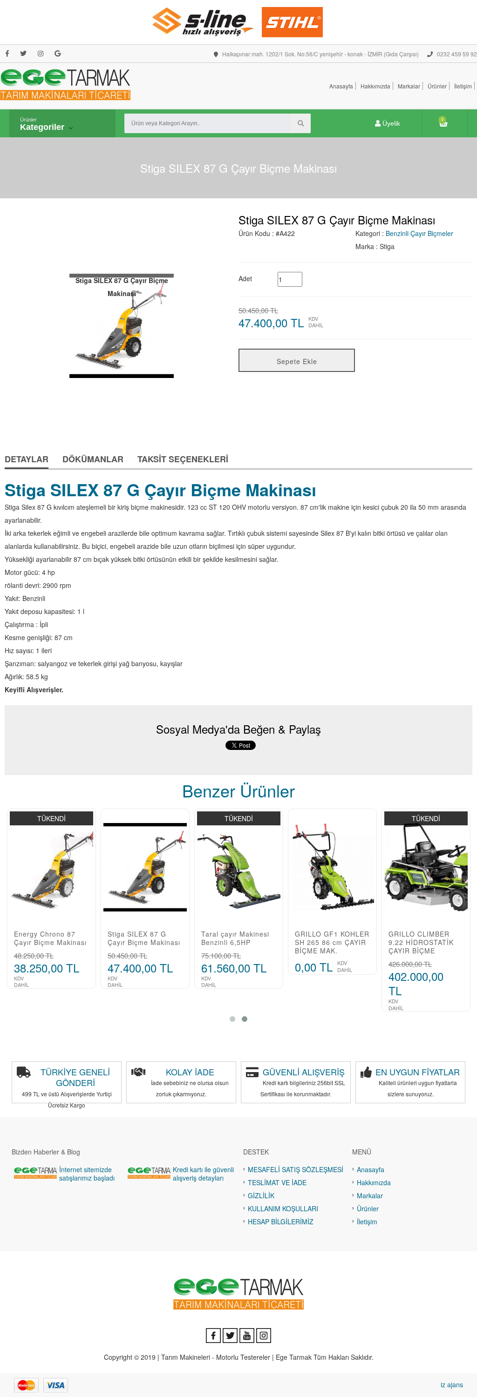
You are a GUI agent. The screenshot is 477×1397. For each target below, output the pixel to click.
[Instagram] (40, 53)
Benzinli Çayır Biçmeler (419, 233)
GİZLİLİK (261, 1195)
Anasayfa (341, 86)
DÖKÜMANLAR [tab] (92, 459)
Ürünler (437, 86)
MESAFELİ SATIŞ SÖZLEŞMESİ (295, 1169)
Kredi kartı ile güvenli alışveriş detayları (203, 1173)
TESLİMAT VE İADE (277, 1182)
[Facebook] (7, 53)
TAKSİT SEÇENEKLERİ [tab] (182, 459)
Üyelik (390, 123)
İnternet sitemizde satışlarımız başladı (87, 1173)
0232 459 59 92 (456, 54)
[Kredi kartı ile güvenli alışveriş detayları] (151, 1172)
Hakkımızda (375, 86)
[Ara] (301, 123)
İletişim (463, 86)
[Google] (57, 53)
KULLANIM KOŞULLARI (283, 1208)
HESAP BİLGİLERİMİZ (280, 1221)
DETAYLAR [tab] (26, 459)
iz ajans (452, 1384)
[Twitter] (23, 53)
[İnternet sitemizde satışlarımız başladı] (37, 1172)
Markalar (409, 86)
